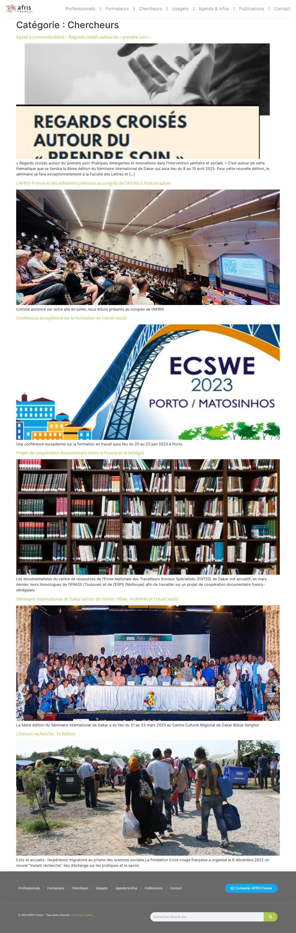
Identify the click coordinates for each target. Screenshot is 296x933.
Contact (282, 8)
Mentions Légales (83, 915)
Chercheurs (150, 8)
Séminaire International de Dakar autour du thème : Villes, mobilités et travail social (97, 599)
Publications (251, 8)
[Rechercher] (271, 916)
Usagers (180, 8)
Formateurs (117, 8)
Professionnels (80, 8)
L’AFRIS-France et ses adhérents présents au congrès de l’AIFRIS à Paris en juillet (93, 183)
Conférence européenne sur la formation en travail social (71, 318)
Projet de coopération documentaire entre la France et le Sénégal (80, 453)
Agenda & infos (214, 8)
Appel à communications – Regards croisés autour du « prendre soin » (83, 37)
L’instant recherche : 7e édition (45, 734)
